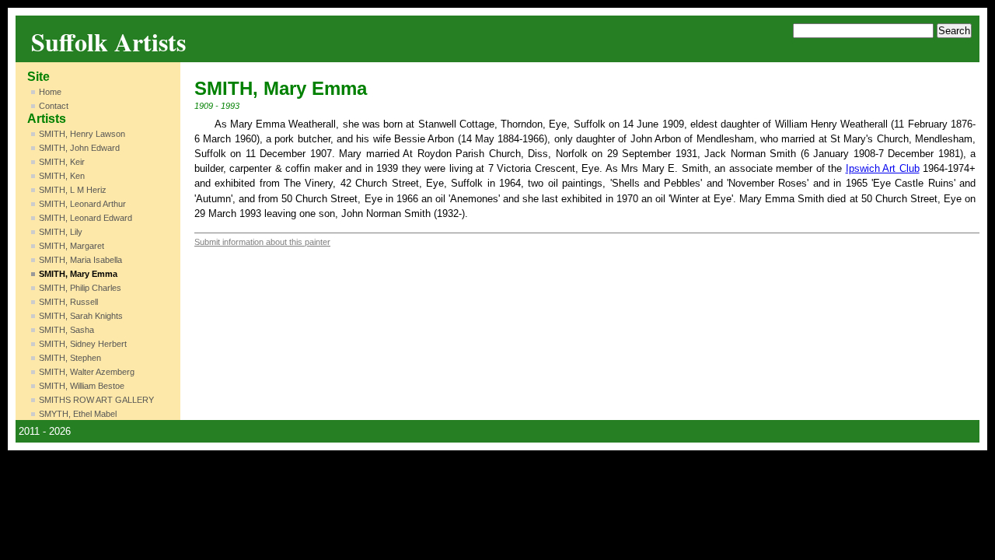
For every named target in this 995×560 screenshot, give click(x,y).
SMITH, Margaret (71, 245)
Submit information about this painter (262, 242)
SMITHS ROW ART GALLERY (96, 399)
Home (50, 91)
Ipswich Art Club (883, 168)
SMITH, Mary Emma (78, 273)
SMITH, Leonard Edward (85, 217)
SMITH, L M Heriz (72, 189)
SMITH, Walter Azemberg (86, 371)
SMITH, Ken (62, 175)
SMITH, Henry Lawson (82, 133)
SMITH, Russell (68, 301)
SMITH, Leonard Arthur (82, 203)
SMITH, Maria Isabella (80, 259)
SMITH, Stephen (70, 357)
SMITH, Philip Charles (80, 287)
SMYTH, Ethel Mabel (78, 413)
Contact (53, 105)
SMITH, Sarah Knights (81, 315)
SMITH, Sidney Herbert (83, 343)
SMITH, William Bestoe (81, 385)
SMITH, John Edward (79, 147)
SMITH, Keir (62, 161)
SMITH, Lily (60, 231)
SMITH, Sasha (66, 329)
